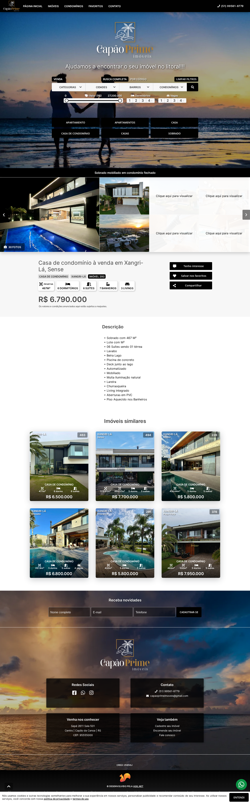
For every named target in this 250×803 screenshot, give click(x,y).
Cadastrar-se (189, 612)
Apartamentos (125, 122)
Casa (174, 122)
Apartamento (75, 122)
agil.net (138, 786)
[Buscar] (192, 87)
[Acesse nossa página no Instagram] (91, 692)
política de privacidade (57, 798)
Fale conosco (167, 735)
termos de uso (81, 798)
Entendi (239, 797)
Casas (125, 133)
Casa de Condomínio (75, 133)
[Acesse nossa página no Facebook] (74, 692)
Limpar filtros (186, 79)
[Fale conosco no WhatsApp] (83, 692)
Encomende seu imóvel (167, 730)
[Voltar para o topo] (9, 786)
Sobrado (174, 133)
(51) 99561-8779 (232, 5)
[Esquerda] (4, 215)
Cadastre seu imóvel (167, 725)
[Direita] (246, 215)
